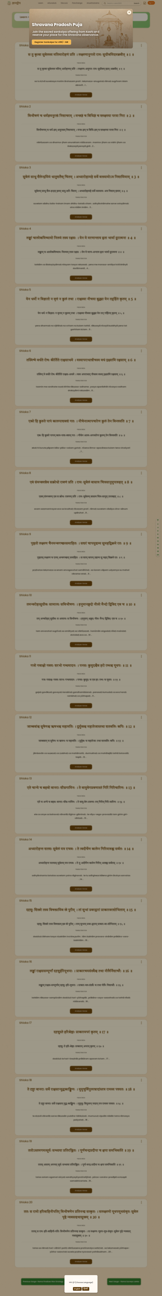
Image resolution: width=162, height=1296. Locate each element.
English (77, 1289)
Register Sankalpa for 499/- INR (51, 42)
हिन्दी (85, 1289)
